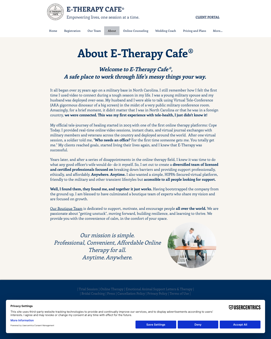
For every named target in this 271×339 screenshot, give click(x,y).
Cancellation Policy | (132, 293)
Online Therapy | (113, 289)
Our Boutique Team (66, 208)
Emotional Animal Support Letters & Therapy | (160, 289)
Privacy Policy (157, 293)
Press (111, 293)
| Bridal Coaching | (93, 293)
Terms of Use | (180, 293)
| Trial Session (87, 289)
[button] (135, 30)
